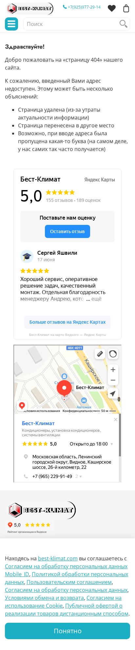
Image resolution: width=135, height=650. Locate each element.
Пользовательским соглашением (69, 582)
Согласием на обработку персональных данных (66, 590)
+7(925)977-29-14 (84, 7)
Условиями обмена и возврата (44, 597)
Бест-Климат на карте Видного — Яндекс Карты (67, 334)
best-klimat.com (58, 558)
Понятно (68, 630)
